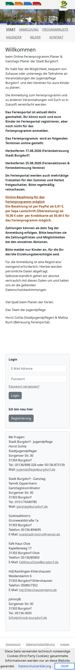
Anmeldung (29, 29)
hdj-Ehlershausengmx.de (38, 590)
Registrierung (21, 418)
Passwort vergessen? (24, 386)
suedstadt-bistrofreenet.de (39, 534)
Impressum (13, 644)
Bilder (35, 37)
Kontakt (56, 37)
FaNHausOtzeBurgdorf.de (38, 562)
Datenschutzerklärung (40, 644)
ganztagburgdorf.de (32, 506)
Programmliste (55, 29)
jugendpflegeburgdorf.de (35, 469)
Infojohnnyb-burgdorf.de (28, 618)
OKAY (65, 666)
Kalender (14, 37)
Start (10, 29)
